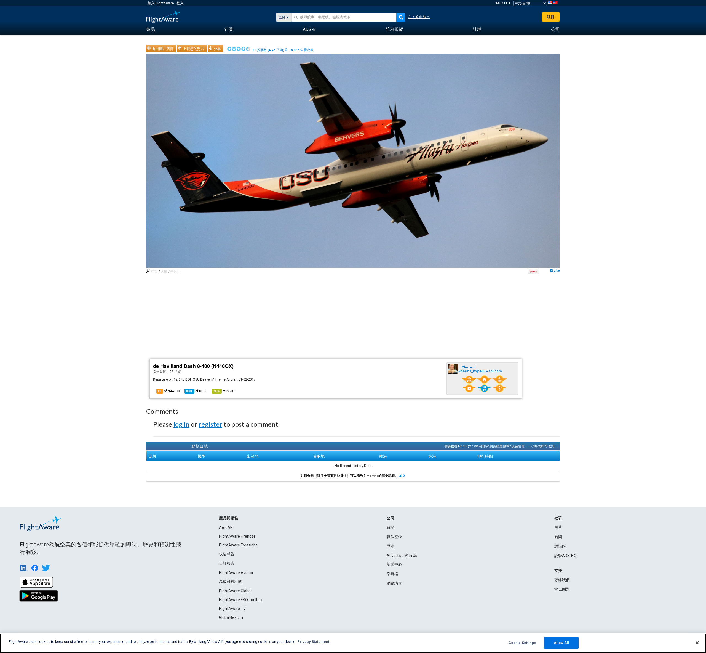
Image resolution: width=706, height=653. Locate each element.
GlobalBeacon (231, 617)
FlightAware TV (232, 608)
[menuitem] (150, 29)
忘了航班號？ (419, 17)
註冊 (551, 17)
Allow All (561, 643)
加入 (402, 476)
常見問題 (562, 589)
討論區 (560, 546)
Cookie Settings (522, 643)
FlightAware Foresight (238, 545)
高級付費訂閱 (230, 581)
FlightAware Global (235, 591)
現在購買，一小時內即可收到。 (534, 446)
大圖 (164, 272)
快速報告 (226, 554)
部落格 (392, 574)
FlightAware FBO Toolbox (241, 600)
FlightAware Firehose (237, 536)
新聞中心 (394, 564)
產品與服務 (228, 518)
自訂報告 (226, 563)
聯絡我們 (562, 580)
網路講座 (394, 583)
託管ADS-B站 (565, 555)
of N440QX (169, 391)
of (197, 391)
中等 (154, 272)
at (223, 391)
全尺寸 (175, 272)
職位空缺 (394, 537)
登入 (180, 3)
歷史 (390, 546)
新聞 (558, 537)
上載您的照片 (193, 48)
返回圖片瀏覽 (162, 48)
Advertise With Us (402, 555)
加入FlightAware (161, 3)
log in (181, 424)
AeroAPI (226, 527)
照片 (558, 527)
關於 (390, 527)
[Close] (697, 643)
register (210, 424)
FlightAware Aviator (236, 572)
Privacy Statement (313, 641)
